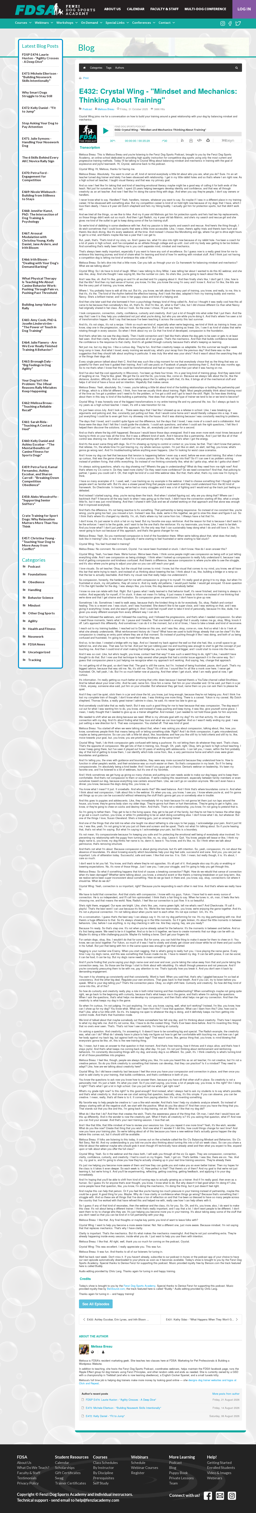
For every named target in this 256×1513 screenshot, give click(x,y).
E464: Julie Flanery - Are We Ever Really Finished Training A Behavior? (39, 345)
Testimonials (27, 1478)
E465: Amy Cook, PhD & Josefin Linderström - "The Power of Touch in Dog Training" (39, 325)
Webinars (42, 23)
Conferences (141, 23)
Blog (172, 1467)
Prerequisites (103, 1478)
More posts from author (225, 1393)
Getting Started (219, 1462)
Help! (212, 1457)
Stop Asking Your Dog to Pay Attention (40, 124)
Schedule (138, 1462)
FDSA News (36, 644)
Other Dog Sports (41, 613)
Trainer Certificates (70, 1483)
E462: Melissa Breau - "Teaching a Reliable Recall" (37, 406)
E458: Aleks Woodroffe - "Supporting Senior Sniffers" (40, 500)
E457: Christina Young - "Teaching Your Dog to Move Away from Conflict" (39, 543)
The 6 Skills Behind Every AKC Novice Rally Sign (40, 159)
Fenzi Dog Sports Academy (139, 1286)
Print (86, 78)
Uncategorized (39, 652)
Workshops (64, 23)
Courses (21, 23)
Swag (59, 1478)
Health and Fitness (42, 628)
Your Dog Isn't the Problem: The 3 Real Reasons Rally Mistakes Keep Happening (39, 385)
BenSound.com (116, 1289)
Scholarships (65, 1467)
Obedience (36, 582)
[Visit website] (92, 1352)
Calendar (135, 9)
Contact (165, 23)
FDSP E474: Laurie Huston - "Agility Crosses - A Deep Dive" (40, 57)
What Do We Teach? (33, 1467)
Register (138, 1473)
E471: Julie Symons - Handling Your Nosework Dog (40, 141)
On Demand (89, 23)
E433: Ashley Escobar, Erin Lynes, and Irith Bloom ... (118, 1319)
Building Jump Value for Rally (39, 306)
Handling (34, 590)
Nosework (36, 636)
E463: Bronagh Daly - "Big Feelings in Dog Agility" (37, 364)
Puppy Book (178, 1473)
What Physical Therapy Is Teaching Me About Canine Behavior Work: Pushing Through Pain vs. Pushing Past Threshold (40, 285)
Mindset (34, 605)
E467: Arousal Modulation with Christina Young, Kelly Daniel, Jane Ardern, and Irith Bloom (40, 240)
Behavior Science (40, 597)
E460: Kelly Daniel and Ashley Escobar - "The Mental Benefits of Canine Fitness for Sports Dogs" (38, 448)
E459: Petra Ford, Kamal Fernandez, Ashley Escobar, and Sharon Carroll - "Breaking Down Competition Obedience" (40, 476)
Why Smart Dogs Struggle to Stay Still (37, 94)
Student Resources (72, 1457)
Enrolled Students (221, 1467)
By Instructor (103, 1467)
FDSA (22, 1457)
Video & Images (219, 1473)
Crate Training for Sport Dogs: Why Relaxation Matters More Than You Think (40, 521)
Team (173, 1483)
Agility (33, 621)
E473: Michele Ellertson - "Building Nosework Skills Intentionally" (40, 76)
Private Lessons (181, 1478)
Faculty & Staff (164, 9)
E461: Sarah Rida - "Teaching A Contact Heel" (37, 425)
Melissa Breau (106, 109)
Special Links (115, 23)
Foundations (37, 574)
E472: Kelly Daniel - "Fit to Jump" (39, 109)
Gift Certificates (68, 1473)
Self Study (101, 1483)
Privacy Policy (28, 1483)
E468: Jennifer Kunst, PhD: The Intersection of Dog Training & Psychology (40, 216)
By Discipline (103, 1473)
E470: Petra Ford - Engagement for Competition (35, 176)
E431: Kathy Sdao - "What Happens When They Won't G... (200, 1319)
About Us (112, 9)
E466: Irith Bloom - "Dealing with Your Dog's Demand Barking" (40, 262)
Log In (244, 9)
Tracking (34, 660)
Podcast (34, 566)
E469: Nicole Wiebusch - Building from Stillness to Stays (39, 195)
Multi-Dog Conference (205, 9)
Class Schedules (105, 1462)
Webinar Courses (144, 1467)
